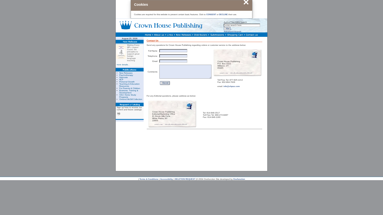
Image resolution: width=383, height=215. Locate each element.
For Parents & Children (129, 88)
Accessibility (166, 179)
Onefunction (239, 179)
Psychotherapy (126, 75)
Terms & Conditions (148, 179)
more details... (123, 65)
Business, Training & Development (128, 91)
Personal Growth (127, 82)
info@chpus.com (231, 86)
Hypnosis (123, 77)
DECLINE (223, 14)
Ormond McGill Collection (130, 99)
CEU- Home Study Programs (127, 96)
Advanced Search (232, 31)
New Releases (125, 73)
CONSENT (211, 14)
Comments (152, 72)
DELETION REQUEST (185, 179)
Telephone (152, 56)
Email (154, 61)
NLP (121, 79)
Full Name (152, 51)
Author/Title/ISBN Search (235, 22)
